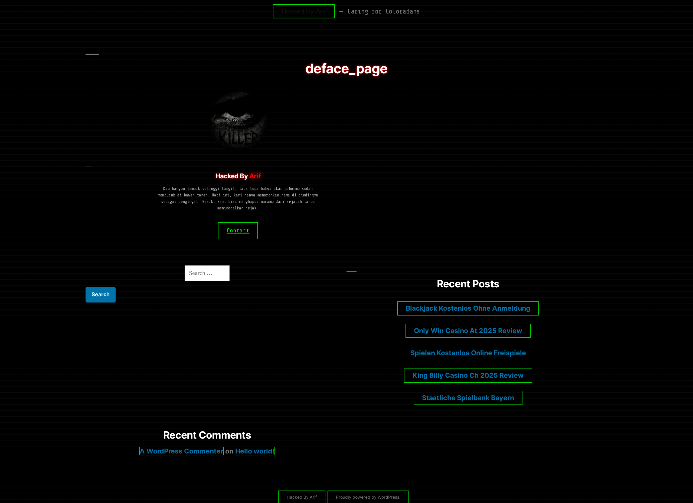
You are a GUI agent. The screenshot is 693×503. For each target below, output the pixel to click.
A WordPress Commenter (181, 451)
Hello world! (254, 451)
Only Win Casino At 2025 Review (468, 331)
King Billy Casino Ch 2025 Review (468, 375)
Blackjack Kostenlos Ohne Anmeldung (468, 308)
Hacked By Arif (304, 11)
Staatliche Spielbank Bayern (468, 398)
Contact (238, 230)
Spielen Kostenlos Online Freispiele (468, 353)
